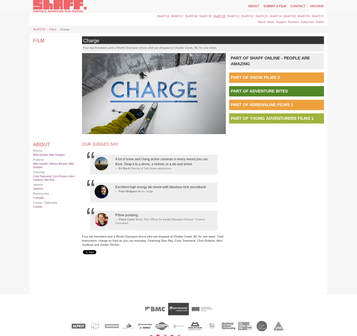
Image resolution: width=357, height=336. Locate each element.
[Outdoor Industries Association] (212, 326)
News (270, 22)
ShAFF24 (275, 16)
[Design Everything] (129, 326)
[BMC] (155, 309)
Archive (317, 6)
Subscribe (307, 22)
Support (281, 22)
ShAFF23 (261, 16)
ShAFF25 (289, 16)
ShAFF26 (304, 16)
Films (52, 29)
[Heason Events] (162, 326)
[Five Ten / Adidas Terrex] (145, 326)
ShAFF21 (233, 16)
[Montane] (178, 309)
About (253, 6)
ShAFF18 (191, 16)
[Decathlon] (112, 326)
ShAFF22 (247, 16)
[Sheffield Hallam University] (229, 326)
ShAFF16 (163, 16)
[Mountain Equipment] (195, 326)
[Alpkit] (79, 326)
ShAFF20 (219, 16)
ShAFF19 (205, 16)
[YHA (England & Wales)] (279, 326)
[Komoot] (179, 326)
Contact (298, 6)
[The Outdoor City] (245, 326)
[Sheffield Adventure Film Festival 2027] (60, 6)
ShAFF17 (177, 16)
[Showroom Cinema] (202, 309)
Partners (293, 22)
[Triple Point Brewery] (262, 326)
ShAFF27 (318, 16)
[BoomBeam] (95, 326)
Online (319, 22)
